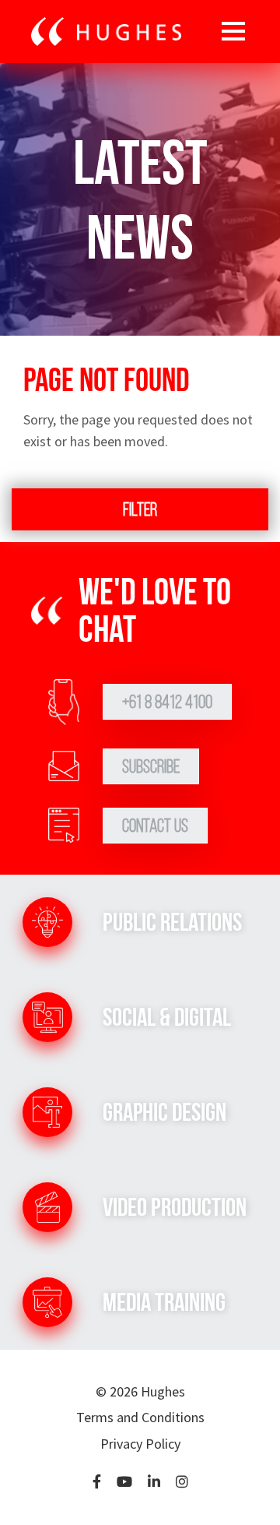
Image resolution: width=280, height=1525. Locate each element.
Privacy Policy (140, 1444)
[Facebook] (97, 1482)
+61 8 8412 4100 (167, 702)
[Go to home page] (106, 32)
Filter (140, 509)
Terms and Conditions (140, 1417)
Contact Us (155, 825)
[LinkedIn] (154, 1482)
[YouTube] (124, 1482)
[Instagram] (182, 1482)
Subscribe (151, 766)
